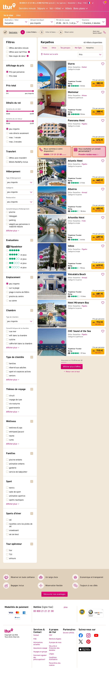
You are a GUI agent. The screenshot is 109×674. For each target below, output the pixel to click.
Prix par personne (16, 72)
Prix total (13, 76)
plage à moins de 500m (19, 292)
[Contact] (104, 32)
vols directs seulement (19, 133)
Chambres (85, 20)
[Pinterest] (88, 643)
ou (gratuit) (37, 3)
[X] (81, 643)
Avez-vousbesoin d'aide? (97, 32)
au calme (13, 300)
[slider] (7, 91)
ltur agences (61, 3)
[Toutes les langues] (91, 3)
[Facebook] (81, 637)
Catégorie (9, 188)
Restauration (10, 198)
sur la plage (14, 288)
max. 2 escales (15, 142)
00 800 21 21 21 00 (43, 611)
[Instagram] (88, 637)
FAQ (84, 3)
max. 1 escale (15, 137)
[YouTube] (96, 637)
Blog (79, 3)
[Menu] (102, 610)
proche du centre (16, 296)
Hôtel (18, 15)
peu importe (14, 129)
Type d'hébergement (13, 178)
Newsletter (72, 3)
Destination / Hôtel (11, 20)
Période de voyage (62, 20)
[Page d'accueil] (9, 6)
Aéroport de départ (37, 20)
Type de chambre (12, 317)
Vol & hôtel (8, 15)
